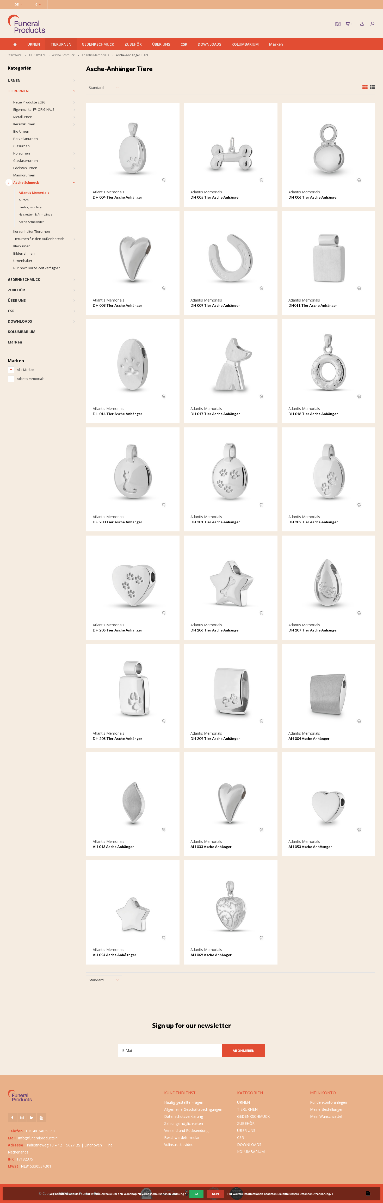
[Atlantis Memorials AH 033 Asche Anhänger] (230, 799)
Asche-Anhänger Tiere (132, 55)
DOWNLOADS (209, 44)
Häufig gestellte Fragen (183, 1102)
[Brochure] (337, 24)
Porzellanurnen (25, 139)
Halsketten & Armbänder (36, 214)
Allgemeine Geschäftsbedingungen (193, 1109)
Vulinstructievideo (179, 1144)
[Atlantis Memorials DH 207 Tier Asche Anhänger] (328, 582)
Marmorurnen (24, 175)
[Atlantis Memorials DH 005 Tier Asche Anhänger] (230, 149)
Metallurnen (22, 117)
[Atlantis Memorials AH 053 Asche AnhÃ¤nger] (328, 799)
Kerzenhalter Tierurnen (31, 231)
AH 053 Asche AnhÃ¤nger (310, 846)
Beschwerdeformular (182, 1137)
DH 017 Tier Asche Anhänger (215, 414)
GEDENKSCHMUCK (98, 44)
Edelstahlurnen (25, 168)
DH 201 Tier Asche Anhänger (215, 522)
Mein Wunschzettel (326, 1116)
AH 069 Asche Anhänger (211, 955)
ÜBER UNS (161, 44)
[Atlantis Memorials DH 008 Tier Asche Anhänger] (133, 258)
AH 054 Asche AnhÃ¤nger (114, 955)
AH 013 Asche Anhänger (113, 846)
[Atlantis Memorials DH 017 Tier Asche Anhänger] (230, 366)
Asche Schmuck (63, 55)
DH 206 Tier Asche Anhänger (215, 630)
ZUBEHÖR (133, 44)
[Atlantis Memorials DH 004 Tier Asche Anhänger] (133, 149)
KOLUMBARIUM (245, 44)
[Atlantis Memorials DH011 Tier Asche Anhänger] (328, 258)
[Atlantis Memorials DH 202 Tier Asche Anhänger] (328, 474)
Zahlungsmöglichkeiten (183, 1123)
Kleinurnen (21, 246)
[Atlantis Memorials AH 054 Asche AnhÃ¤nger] (133, 907)
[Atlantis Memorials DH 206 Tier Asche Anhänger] (230, 582)
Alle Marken (25, 369)
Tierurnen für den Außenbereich (38, 239)
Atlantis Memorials (95, 55)
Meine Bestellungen (326, 1109)
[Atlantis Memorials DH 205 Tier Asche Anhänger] (133, 582)
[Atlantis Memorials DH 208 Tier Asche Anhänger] (133, 691)
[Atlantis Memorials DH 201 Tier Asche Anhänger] (230, 474)
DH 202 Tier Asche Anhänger (313, 522)
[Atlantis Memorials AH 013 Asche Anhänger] (133, 799)
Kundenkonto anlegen (328, 1102)
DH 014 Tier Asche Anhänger (117, 414)
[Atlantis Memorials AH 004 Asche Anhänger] (328, 691)
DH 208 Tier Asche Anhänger (117, 738)
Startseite (15, 55)
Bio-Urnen (21, 131)
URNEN (33, 44)
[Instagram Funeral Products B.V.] (22, 1117)
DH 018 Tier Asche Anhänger (313, 414)
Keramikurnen (24, 124)
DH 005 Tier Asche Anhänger (215, 197)
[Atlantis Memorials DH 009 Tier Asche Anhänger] (230, 258)
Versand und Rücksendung (186, 1130)
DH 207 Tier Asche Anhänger (313, 630)
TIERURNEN (61, 44)
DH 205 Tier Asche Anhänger (117, 630)
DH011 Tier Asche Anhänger (312, 305)
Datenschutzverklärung (183, 1116)
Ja (196, 1193)
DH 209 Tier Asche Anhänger (215, 738)
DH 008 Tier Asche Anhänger (117, 305)
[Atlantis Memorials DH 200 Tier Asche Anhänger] (133, 474)
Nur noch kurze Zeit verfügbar (36, 268)
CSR (184, 44)
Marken (276, 44)
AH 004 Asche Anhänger (309, 738)
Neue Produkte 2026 (29, 102)
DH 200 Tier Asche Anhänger (117, 522)
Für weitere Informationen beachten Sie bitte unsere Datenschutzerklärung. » (280, 1193)
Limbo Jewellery (30, 207)
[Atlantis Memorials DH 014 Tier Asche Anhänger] (133, 366)
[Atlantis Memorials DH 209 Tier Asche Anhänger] (230, 691)
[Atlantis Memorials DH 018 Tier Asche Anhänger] (328, 366)
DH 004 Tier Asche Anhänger (117, 197)
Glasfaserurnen (25, 160)
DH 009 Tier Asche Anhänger (215, 305)
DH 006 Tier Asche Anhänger (313, 197)
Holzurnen (21, 153)
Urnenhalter (22, 261)
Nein (215, 1193)
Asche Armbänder (31, 222)
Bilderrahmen (24, 253)
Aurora (24, 200)
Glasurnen (21, 146)
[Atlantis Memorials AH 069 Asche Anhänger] (230, 907)
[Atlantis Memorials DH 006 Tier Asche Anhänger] (328, 149)
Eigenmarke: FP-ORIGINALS (33, 109)
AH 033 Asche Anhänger (211, 846)
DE (17, 4)
